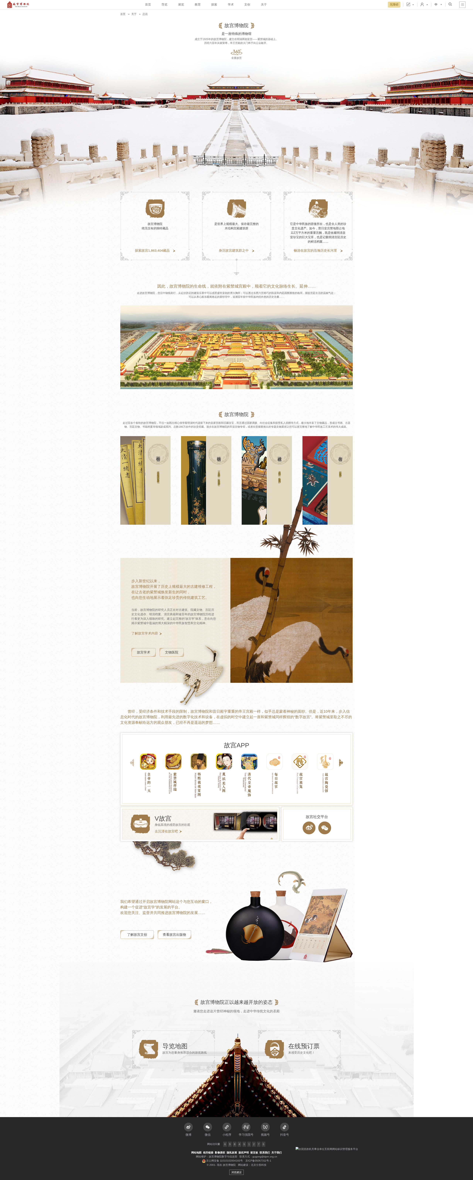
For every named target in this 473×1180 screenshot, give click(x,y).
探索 (214, 4)
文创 (247, 4)
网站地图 (196, 1152)
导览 (164, 4)
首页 (148, 4)
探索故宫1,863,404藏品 (152, 250)
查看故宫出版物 (174, 934)
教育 (198, 4)
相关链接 (208, 1152)
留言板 (254, 1152)
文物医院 (171, 652)
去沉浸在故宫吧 (166, 831)
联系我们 (265, 1152)
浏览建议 (236, 1172)
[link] (145, 480)
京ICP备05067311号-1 (258, 1160)
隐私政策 (232, 1152)
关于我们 (276, 1152)
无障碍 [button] (394, 4)
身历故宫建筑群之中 (234, 250)
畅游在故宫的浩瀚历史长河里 (315, 250)
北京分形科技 (258, 1164)
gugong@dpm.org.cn (264, 1156)
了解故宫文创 (137, 934)
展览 (181, 4)
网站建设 (243, 1164)
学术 (231, 4)
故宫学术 (143, 652)
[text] (309, 827)
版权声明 (244, 1152)
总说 (145, 14)
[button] (450, 4)
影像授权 (220, 1152)
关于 (264, 4)
